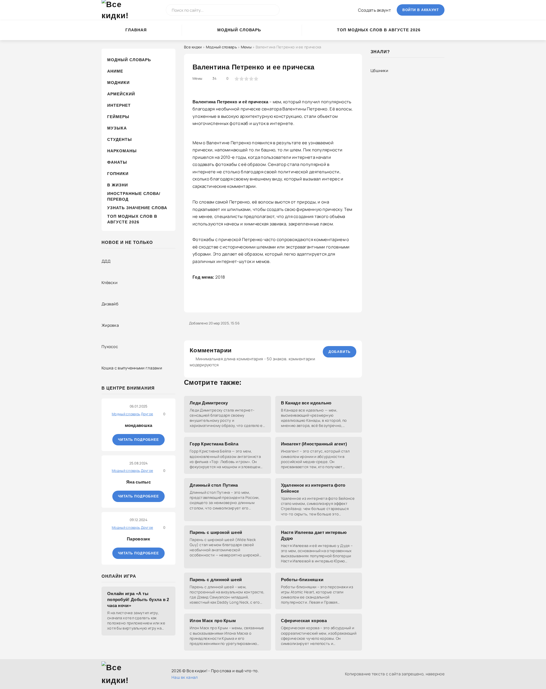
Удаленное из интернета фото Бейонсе (313, 488)
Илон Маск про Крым (213, 620)
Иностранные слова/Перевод (133, 196)
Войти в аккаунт (420, 10)
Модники (118, 82)
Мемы (246, 47)
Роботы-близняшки (302, 579)
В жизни (117, 185)
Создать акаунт (374, 10)
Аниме (115, 71)
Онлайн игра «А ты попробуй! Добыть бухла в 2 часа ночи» (138, 599)
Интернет (119, 105)
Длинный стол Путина (214, 485)
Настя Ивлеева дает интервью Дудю (314, 535)
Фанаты (117, 162)
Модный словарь (239, 30)
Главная (136, 30)
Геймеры (118, 116)
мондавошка (138, 425)
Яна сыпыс (138, 482)
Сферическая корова (304, 620)
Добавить (339, 352)
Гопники (118, 173)
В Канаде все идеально (306, 402)
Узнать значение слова (137, 207)
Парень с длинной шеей (216, 579)
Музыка (117, 128)
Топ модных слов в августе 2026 (379, 30)
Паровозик (138, 538)
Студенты (119, 139)
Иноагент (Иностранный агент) (314, 443)
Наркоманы (122, 151)
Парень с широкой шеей (216, 532)
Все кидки (193, 47)
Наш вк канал (184, 677)
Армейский (121, 94)
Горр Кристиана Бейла (214, 443)
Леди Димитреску (209, 402)
